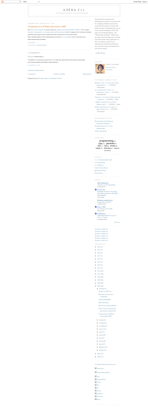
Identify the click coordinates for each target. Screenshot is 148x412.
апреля (101, 341)
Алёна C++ (74, 10)
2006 (99, 354)
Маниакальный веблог (105, 200)
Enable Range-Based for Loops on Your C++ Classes (106, 216)
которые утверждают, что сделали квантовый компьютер (46, 32)
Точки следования (100, 131)
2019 (99, 250)
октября (102, 323)
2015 (99, 262)
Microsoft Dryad (104, 302)
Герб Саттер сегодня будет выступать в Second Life (107, 309)
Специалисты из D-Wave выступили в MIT (47, 26)
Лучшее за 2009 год (101, 231)
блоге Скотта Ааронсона (38, 30)
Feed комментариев (103, 372)
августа (101, 329)
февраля (102, 347)
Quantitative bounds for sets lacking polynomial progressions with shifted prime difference (107, 193)
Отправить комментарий (36, 70)
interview (107, 148)
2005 (99, 357)
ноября (101, 320)
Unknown (31, 56)
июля (101, 332)
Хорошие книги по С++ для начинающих (103, 127)
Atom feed (100, 368)
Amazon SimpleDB (105, 299)
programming (41, 45)
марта (101, 344)
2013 (99, 268)
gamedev (110, 143)
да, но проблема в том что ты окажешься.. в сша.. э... (104, 91)
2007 (99, 286)
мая (100, 338)
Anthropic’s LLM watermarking (106, 185)
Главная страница (59, 74)
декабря (102, 289)
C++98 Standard (100, 162)
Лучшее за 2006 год (101, 238)
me (105, 146)
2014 (99, 265)
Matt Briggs (101, 53)
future (116, 148)
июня (101, 335)
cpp (100, 143)
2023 (99, 247)
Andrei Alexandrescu (101, 168)
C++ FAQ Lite (99, 165)
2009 (99, 280)
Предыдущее (87, 74)
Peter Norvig (99, 173)
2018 (99, 253)
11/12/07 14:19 (34, 65)
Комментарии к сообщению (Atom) (50, 78)
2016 (99, 259)
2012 (99, 271)
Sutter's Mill (101, 207)
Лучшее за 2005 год (101, 240)
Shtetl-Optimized (102, 183)
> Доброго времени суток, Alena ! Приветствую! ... (106, 103)
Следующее (31, 74)
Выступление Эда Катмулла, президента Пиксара (104, 122)
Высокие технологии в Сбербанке (106, 295)
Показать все (117, 222)
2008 (99, 283)
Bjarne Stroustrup (100, 170)
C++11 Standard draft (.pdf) (103, 160)
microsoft (106, 150)
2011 (99, 274)
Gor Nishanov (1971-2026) (104, 209)
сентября (102, 326)
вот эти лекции (66, 37)
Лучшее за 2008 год (101, 233)
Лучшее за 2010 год (101, 229)
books (112, 146)
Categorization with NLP (104, 202)
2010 (99, 277)
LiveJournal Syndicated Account (105, 364)
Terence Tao (101, 189)
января (101, 350)
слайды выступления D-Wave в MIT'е (68, 30)
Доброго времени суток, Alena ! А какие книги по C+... (106, 108)
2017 (99, 256)
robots (98, 148)
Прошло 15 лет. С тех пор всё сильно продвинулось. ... (107, 84)
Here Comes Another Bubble (107, 305)
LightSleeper (101, 213)
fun (99, 146)
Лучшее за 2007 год (101, 236)
